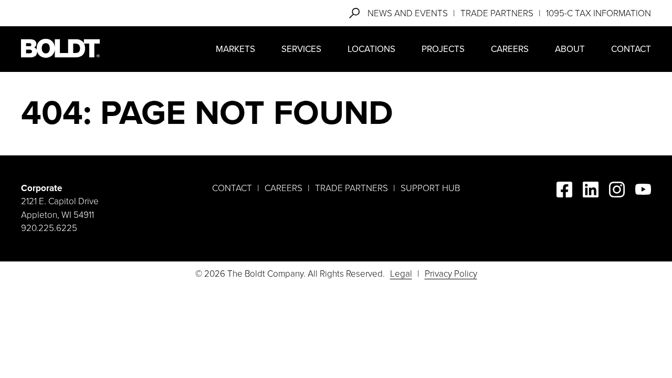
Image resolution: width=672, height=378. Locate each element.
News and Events (408, 13)
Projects (443, 49)
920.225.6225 (49, 228)
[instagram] (617, 192)
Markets (235, 49)
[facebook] (564, 192)
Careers (510, 49)
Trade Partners (496, 13)
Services (301, 49)
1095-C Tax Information (598, 13)
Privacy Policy (451, 273)
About (570, 49)
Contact (631, 49)
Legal (401, 273)
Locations (371, 49)
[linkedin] (590, 192)
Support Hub (430, 188)
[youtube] (643, 191)
